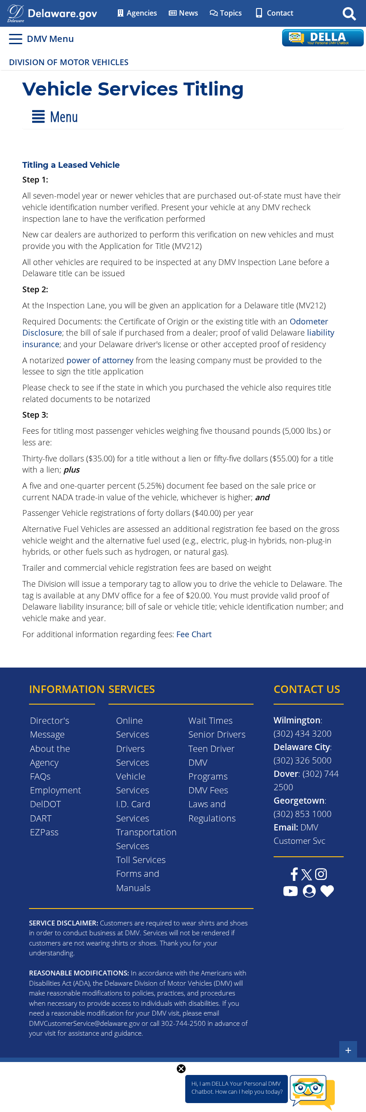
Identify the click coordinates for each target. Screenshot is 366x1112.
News (187, 13)
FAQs (40, 776)
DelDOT (45, 804)
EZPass (44, 832)
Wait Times (210, 720)
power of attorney (100, 360)
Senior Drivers (216, 734)
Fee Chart (194, 634)
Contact (279, 13)
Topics (230, 13)
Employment (55, 790)
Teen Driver (211, 749)
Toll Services (141, 860)
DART (40, 818)
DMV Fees (208, 790)
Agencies (141, 13)
